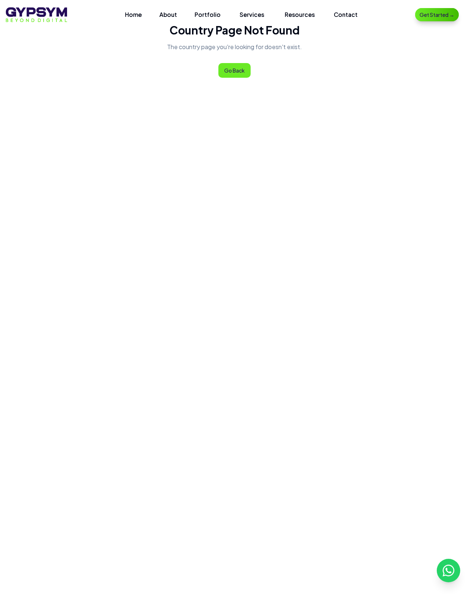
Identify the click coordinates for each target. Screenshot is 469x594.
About (168, 14)
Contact (346, 14)
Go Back (234, 70)
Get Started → (437, 14)
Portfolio (208, 14)
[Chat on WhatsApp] (448, 570)
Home (133, 14)
